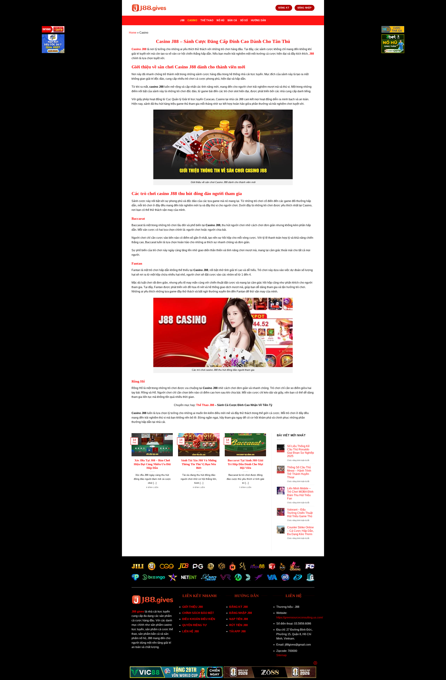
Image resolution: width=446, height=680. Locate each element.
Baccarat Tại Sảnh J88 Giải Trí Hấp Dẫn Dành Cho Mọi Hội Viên (245, 464)
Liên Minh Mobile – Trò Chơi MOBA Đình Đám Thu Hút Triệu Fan (300, 493)
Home (132, 32)
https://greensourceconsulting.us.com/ (299, 617)
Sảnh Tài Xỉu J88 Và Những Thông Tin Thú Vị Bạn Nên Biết (199, 464)
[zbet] (393, 44)
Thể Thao (206, 20)
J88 (182, 20)
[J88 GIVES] (149, 8)
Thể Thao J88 (205, 405)
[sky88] (53, 44)
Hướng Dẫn (258, 20)
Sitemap (281, 655)
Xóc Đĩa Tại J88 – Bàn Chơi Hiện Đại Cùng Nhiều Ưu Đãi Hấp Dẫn (152, 464)
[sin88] (53, 30)
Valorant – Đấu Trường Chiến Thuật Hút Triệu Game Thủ (300, 513)
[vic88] (176, 672)
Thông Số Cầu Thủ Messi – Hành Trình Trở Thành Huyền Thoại (299, 472)
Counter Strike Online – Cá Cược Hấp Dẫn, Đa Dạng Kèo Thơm (300, 530)
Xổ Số (244, 20)
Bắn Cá (232, 20)
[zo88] (270, 672)
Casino (192, 20)
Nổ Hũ (220, 20)
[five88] (393, 30)
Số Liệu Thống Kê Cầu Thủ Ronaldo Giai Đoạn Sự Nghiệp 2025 (300, 451)
